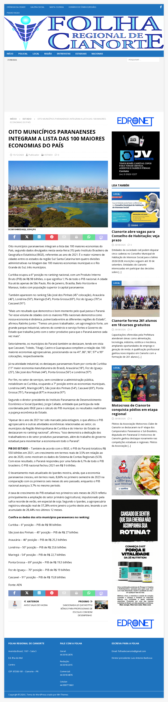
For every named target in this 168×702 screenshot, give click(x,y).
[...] (119, 272)
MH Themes (62, 694)
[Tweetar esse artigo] (27, 237)
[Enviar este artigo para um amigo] (64, 237)
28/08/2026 (120, 244)
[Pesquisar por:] (143, 59)
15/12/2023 (18, 154)
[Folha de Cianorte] (84, 48)
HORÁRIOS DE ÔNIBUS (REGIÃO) (82, 7)
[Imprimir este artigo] (76, 237)
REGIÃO (48, 53)
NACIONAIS (97, 53)
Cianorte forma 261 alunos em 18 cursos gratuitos (134, 322)
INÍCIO (10, 53)
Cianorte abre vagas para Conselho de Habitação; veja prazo (136, 235)
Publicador (34, 154)
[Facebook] (161, 7)
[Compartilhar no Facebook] (14, 237)
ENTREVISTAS (63, 53)
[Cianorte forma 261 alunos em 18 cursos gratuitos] (136, 299)
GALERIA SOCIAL (37, 7)
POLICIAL (23, 53)
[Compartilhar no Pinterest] (51, 237)
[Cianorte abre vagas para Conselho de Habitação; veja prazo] (136, 210)
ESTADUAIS (80, 53)
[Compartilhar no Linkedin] (39, 237)
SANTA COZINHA (56, 7)
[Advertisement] (84, 87)
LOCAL (36, 53)
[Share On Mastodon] (101, 237)
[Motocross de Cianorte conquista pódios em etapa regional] (136, 383)
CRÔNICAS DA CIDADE (16, 7)
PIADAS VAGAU (13, 13)
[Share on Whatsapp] (89, 237)
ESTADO (49, 154)
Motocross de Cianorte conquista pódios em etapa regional (135, 409)
